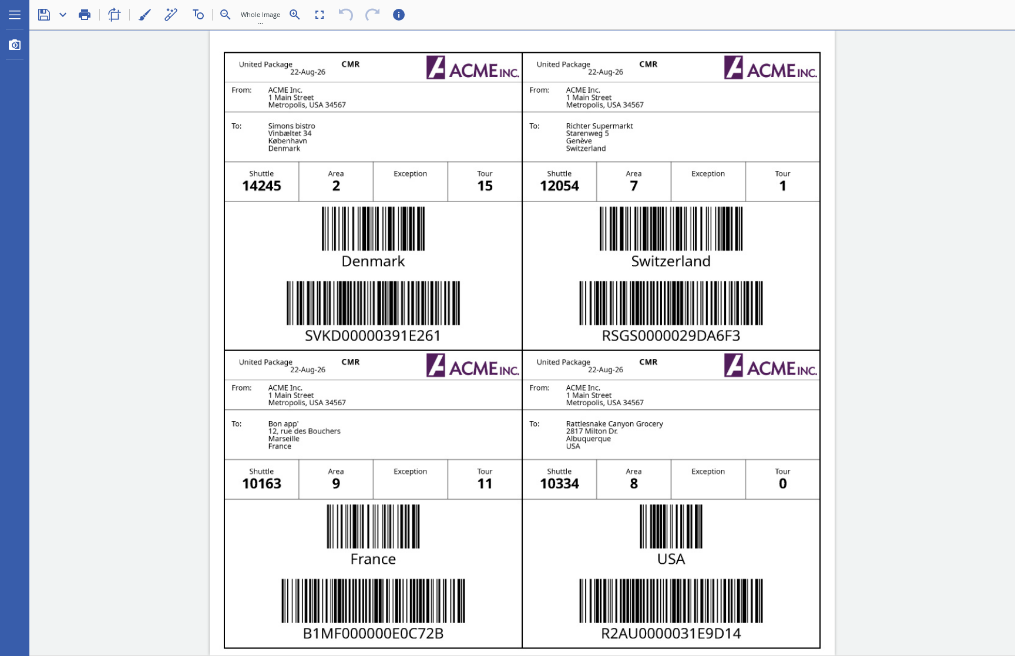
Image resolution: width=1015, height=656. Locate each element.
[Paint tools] (144, 14)
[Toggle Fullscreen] (319, 14)
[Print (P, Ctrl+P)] (84, 14)
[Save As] (63, 14)
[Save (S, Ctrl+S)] (44, 14)
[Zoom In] (295, 14)
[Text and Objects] (197, 14)
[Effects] (171, 14)
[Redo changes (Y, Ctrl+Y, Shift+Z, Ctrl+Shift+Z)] (372, 14)
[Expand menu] (14, 14)
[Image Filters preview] (14, 44)
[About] (399, 14)
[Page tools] (114, 14)
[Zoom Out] (225, 14)
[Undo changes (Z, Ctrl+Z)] (346, 14)
